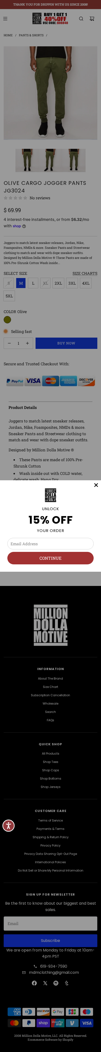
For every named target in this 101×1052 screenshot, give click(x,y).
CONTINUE (50, 558)
